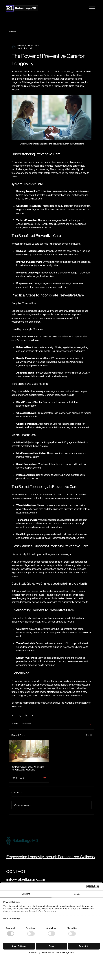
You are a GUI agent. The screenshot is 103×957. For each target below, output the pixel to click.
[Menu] (92, 8)
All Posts (12, 32)
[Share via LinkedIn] (26, 715)
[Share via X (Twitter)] (19, 715)
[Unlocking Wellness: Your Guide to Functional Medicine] (29, 751)
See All (89, 735)
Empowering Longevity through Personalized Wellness (50, 857)
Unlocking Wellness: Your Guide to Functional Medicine (28, 768)
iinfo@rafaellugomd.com (26, 879)
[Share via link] (32, 715)
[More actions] (89, 47)
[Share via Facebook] (13, 715)
